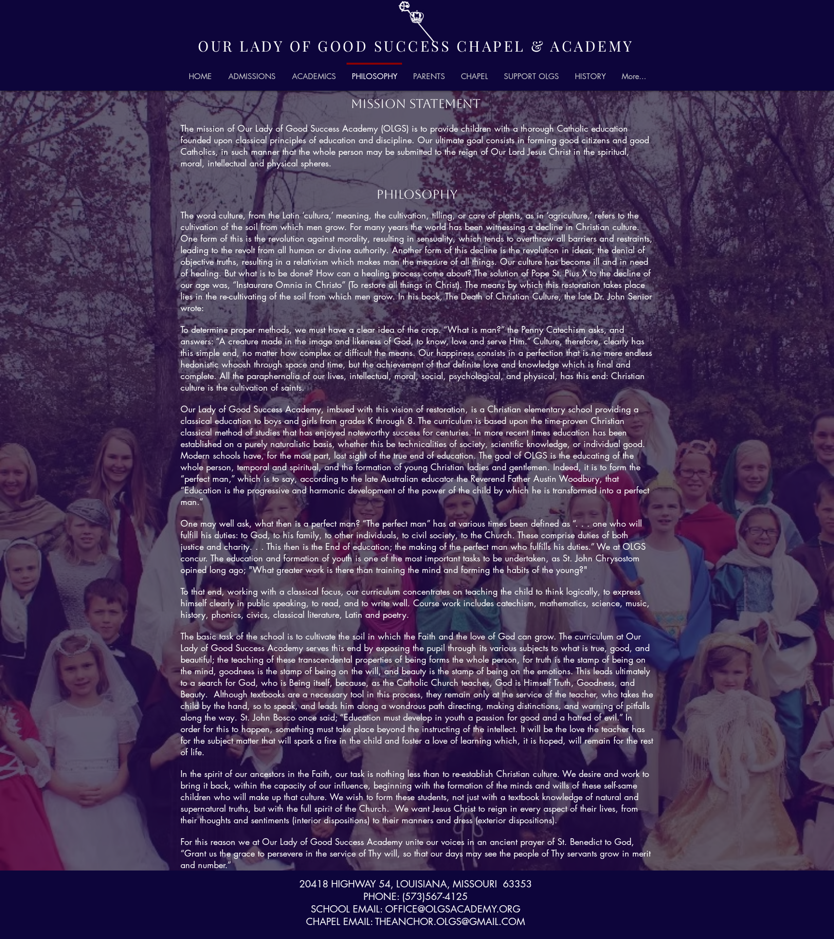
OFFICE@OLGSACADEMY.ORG (452, 909)
